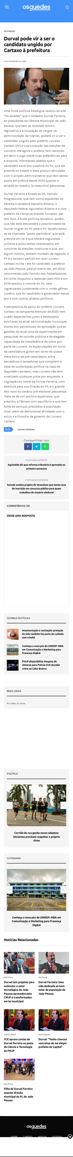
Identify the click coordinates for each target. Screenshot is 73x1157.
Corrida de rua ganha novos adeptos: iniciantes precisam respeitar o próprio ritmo (36, 836)
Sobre (14, 1137)
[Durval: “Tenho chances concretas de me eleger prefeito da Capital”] (54, 1020)
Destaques (9, 31)
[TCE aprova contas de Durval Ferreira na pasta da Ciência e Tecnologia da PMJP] (19, 1020)
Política (8, 977)
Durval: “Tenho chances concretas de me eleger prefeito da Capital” (53, 1043)
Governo (57, 1137)
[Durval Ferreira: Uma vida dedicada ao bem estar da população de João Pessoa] (54, 963)
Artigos (42, 1137)
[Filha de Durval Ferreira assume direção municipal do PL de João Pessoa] (19, 1069)
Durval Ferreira (26, 429)
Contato (28, 1137)
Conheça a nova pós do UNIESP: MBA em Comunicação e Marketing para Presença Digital (42, 650)
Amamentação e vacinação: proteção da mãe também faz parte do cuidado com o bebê (43, 634)
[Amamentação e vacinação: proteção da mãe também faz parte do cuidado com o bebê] (12, 634)
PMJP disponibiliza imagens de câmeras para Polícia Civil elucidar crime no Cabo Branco (41, 665)
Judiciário (10, 1035)
